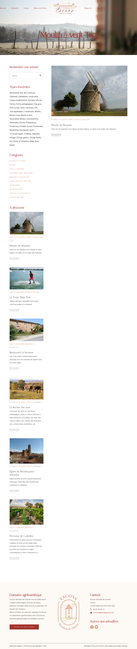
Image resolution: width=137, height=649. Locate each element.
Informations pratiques (21, 173)
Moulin (37, 111)
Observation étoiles (18, 118)
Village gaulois (22, 137)
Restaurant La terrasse (21, 352)
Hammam (29, 107)
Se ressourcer (16, 189)
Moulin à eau (15, 115)
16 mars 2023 (20, 336)
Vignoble (36, 133)
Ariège (13, 165)
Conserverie (33, 96)
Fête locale (14, 107)
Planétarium (31, 122)
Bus (21, 92)
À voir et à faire (59, 119)
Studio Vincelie (121, 646)
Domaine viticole (35, 100)
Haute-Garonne (17, 169)
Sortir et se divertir (20, 193)
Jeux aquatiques (16, 111)
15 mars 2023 (20, 285)
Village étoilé (35, 137)
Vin (11, 141)
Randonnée (14, 130)
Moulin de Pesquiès (61, 125)
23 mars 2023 (20, 395)
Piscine (22, 122)
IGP (35, 107)
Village (13, 137)
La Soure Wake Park (20, 297)
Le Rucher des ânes (20, 407)
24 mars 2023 (62, 112)
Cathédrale (22, 96)
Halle (22, 107)
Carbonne (13, 96)
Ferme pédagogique (24, 104)
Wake (32, 141)
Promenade (38, 126)
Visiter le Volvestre (21, 141)
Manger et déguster (19, 177)
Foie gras (37, 104)
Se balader (15, 185)
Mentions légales (16, 646)
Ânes (37, 141)
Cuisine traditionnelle (18, 100)
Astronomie (14, 92)
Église (12, 145)
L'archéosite (29, 111)
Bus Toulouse (29, 92)
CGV (44, 646)
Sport (32, 130)
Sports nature (17, 197)
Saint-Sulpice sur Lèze (79, 119)
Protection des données (33, 646)
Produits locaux (26, 126)
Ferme (12, 104)
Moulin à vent (26, 115)
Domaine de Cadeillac (22, 536)
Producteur (14, 126)
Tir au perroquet (16, 133)
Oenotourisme (32, 118)
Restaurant (24, 130)
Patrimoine (14, 122)
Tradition (27, 133)
